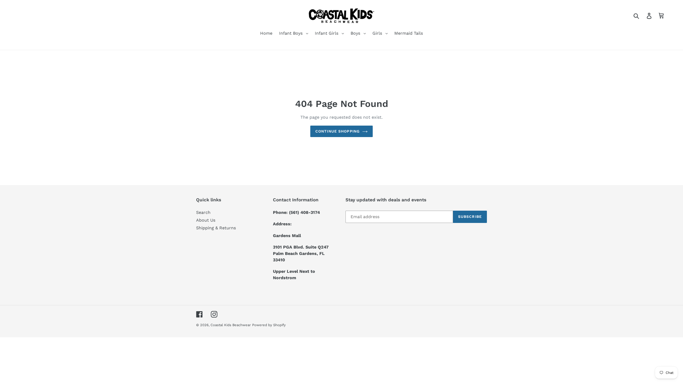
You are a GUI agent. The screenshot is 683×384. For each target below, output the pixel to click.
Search (203, 212)
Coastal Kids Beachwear (231, 325)
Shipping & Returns (216, 227)
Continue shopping (337, 131)
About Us (205, 220)
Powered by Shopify (269, 325)
